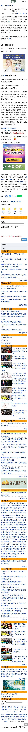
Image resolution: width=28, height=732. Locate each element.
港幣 (13, 529)
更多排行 (24, 619)
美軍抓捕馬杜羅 (6, 343)
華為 (17, 515)
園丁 (22, 671)
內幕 (23, 520)
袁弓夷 (17, 510)
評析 (16, 694)
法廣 (12, 525)
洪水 (13, 510)
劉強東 (23, 532)
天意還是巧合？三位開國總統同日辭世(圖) (13, 296)
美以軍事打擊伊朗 (6, 337)
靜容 (8, 674)
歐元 (7, 529)
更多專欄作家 (23, 679)
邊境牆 (12, 517)
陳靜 (14, 671)
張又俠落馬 (4, 340)
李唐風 (18, 671)
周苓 (11, 671)
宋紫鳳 (3, 669)
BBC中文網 (7, 130)
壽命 (10, 556)
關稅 (8, 517)
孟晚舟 (5, 517)
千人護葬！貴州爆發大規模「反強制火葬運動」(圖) (19, 413)
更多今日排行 (23, 476)
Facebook (9, 712)
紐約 (12, 719)
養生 (16, 556)
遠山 (5, 671)
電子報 (10, 707)
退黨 (19, 513)
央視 (11, 544)
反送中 (5, 522)
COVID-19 (9, 505)
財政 (23, 529)
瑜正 (16, 674)
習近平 (11, 508)
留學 (24, 544)
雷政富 (8, 21)
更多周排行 (23, 498)
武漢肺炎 (12, 503)
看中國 (3, 525)
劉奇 (16, 551)
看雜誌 (25, 714)
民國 (10, 549)
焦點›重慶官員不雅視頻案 (8, 128)
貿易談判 (24, 517)
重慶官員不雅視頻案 (7, 696)
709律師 (14, 537)
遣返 (5, 546)
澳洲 (7, 549)
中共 (14, 515)
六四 (16, 513)
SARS (16, 542)
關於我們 (16, 707)
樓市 (20, 529)
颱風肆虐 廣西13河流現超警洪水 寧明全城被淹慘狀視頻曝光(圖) (19, 390)
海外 (24, 546)
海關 (2, 546)
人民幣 (25, 527)
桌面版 (4, 707)
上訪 (18, 537)
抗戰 (16, 549)
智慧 (14, 554)
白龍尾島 (7, 542)
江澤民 (11, 520)
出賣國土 (20, 508)
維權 (10, 537)
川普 (17, 503)
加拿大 (3, 549)
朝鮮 (23, 525)
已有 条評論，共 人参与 (9, 227)
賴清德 (21, 503)
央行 (8, 527)
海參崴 (8, 532)
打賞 (18, 13)
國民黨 (20, 505)
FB (21, 525)
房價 (4, 534)
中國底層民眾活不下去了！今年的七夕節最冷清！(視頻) (19, 626)
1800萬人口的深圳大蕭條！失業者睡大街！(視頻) (19, 398)
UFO (11, 515)
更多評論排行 (23, 280)
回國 (11, 546)
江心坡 (12, 542)
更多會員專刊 (23, 333)
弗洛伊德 (7, 515)
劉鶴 (2, 520)
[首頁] (13, 2)
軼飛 (2, 671)
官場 (24, 522)
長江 (10, 510)
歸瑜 (24, 669)
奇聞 (2, 556)
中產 (4, 532)
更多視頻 (24, 664)
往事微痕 (21, 510)
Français (11, 721)
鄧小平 (10, 551)
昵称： (3, 222)
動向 (2, 694)
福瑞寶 (12, 716)
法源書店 (19, 714)
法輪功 (22, 537)
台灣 (11, 532)
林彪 (13, 551)
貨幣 (20, 527)
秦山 (5, 674)
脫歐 (5, 527)
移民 (17, 544)
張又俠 (15, 508)
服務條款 (23, 707)
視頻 (3, 622)
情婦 (11, 522)
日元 (10, 529)
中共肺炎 (3, 503)
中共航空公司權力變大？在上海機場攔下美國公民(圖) (19, 351)
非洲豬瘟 (11, 534)
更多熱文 (24, 566)
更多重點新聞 (23, 418)
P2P (19, 534)
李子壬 (23, 674)
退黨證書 (17, 716)
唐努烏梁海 (21, 539)
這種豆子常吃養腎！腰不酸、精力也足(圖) (13, 444)
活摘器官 (7, 539)
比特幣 (3, 529)
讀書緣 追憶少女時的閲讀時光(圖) (11, 330)
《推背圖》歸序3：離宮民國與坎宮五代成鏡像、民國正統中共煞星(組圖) (19, 376)
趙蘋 (2, 674)
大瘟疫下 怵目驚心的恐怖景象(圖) (11, 582)
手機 (20, 554)
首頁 (2, 5)
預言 (24, 554)
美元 (17, 527)
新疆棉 (6, 510)
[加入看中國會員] (14, 162)
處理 (10, 39)
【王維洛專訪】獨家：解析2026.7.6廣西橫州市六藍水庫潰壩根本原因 (19, 659)
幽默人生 (10, 554)
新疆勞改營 (21, 542)
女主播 (8, 544)
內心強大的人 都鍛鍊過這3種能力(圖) (12, 595)
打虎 (20, 522)
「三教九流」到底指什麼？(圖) (10, 468)
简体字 (6, 721)
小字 (26, 13)
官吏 (11, 5)
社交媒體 (17, 525)
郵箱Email (3, 701)
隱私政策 (4, 709)
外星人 (6, 556)
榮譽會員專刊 (7, 309)
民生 (21, 546)
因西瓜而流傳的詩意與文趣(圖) (10, 311)
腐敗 (14, 522)
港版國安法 (11, 513)
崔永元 (15, 520)
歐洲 (21, 719)
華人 (14, 544)
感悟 (17, 554)
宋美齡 (5, 551)
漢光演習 (15, 505)
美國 (19, 517)
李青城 (12, 674)
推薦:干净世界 (5, 714)
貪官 (8, 522)
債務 (11, 527)
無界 (25, 716)
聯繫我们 (16, 709)
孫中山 (20, 549)
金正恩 (21, 515)
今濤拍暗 (8, 669)
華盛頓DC (17, 719)
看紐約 (3, 716)
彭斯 (16, 517)
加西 (24, 719)
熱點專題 (5, 335)
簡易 (12, 669)
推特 (15, 712)
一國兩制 (8, 525)
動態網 (22, 716)
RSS (20, 712)
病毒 (4, 505)
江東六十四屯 (14, 539)
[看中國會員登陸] (14, 167)
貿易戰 (6, 508)
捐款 (10, 709)
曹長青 (8, 676)
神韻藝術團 (13, 714)
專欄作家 (5, 667)
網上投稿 (23, 709)
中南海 (19, 520)
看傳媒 (7, 716)
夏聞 (8, 671)
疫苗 (22, 513)
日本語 (22, 721)
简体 (23, 1)
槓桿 (14, 527)
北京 (19, 532)
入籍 (14, 546)
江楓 (19, 674)
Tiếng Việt (17, 721)
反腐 (17, 522)
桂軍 (13, 549)
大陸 (16, 534)
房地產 (17, 529)
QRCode (14, 196)
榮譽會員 (11, 179)
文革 (13, 556)
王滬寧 (6, 520)
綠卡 (17, 546)
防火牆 (6, 537)
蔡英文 (15, 532)
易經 (5, 554)
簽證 (8, 546)
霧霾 (21, 534)
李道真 (21, 669)
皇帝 (22, 551)
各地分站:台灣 (6, 719)
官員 (4, 75)
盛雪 (25, 671)
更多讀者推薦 (23, 305)
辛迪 (11, 676)
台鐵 (23, 505)
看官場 (7, 5)
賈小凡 (16, 669)
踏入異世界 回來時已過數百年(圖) (11, 322)
